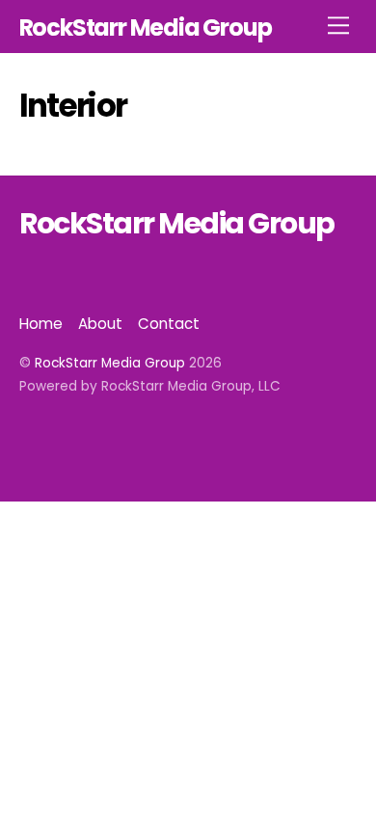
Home (41, 323)
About (100, 323)
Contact (169, 323)
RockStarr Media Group (110, 363)
